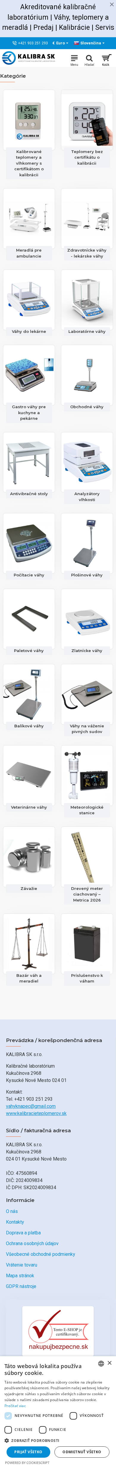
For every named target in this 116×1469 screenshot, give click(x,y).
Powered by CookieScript (27, 1462)
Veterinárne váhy (29, 807)
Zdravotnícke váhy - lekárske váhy (86, 253)
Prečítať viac (15, 1405)
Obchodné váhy (87, 406)
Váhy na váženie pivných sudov (87, 728)
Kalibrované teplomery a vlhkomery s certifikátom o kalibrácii (29, 163)
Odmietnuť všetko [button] (81, 1451)
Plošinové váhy (87, 575)
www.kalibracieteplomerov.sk (36, 1113)
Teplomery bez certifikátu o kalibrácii (87, 157)
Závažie (29, 888)
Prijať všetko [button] (28, 1451)
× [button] (109, 1363)
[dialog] (58, 1412)
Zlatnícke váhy (86, 650)
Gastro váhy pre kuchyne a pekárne (29, 412)
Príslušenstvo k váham (87, 978)
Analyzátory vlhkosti (87, 496)
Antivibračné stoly (29, 493)
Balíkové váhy (29, 725)
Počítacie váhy (29, 575)
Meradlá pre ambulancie (29, 253)
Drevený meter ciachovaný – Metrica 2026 (87, 894)
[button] (58, 1440)
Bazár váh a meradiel (29, 978)
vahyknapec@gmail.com (31, 1106)
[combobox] (101, 1364)
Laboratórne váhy (87, 331)
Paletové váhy (29, 650)
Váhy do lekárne (29, 331)
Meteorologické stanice (87, 810)
